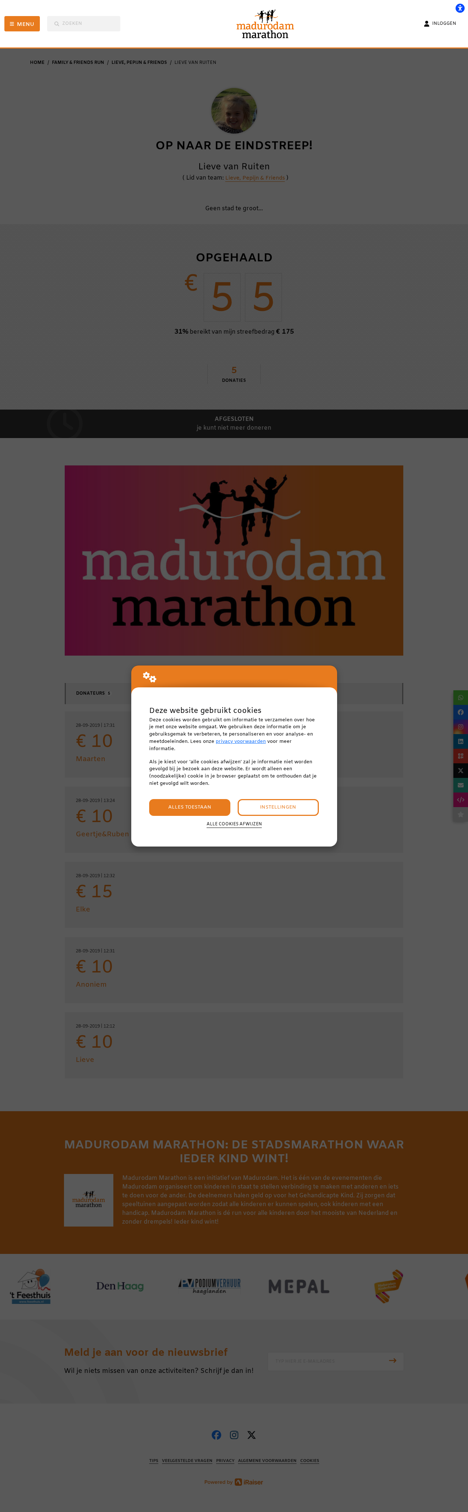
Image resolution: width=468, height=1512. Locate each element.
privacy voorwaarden (241, 741)
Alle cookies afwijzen (234, 824)
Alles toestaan (189, 807)
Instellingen (278, 807)
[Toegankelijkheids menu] (460, 8)
